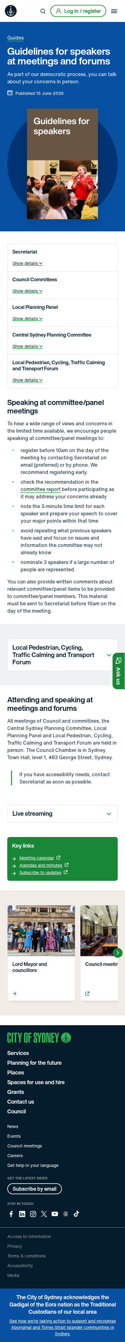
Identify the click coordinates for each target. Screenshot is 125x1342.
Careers (15, 1155)
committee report (41, 489)
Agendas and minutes (40, 865)
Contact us (20, 1101)
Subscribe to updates (40, 872)
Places (15, 1072)
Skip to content (15, 4)
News (12, 1126)
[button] (119, 671)
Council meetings (24, 1146)
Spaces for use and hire (36, 1082)
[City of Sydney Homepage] (11, 11)
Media (13, 1275)
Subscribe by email (34, 1188)
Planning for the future (34, 1063)
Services (18, 1053)
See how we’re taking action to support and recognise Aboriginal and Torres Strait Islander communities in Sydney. (62, 1327)
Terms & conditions (26, 1256)
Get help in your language (33, 1165)
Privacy (14, 1246)
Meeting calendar (36, 858)
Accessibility (20, 1265)
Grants (15, 1092)
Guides (15, 37)
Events (14, 1136)
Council (16, 1111)
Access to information (29, 1236)
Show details (25, 263)
